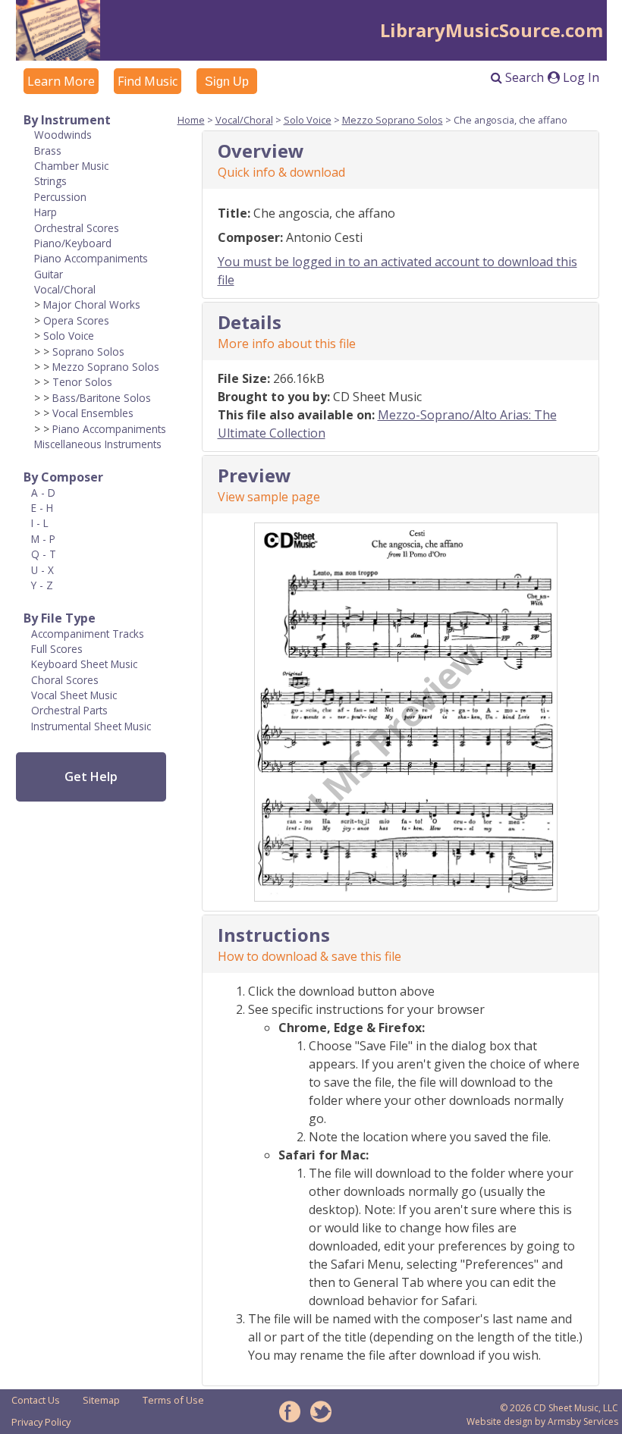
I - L (40, 523)
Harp (45, 212)
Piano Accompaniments (91, 258)
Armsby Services (583, 1421)
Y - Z (42, 585)
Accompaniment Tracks (87, 633)
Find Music (147, 81)
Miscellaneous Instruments (98, 444)
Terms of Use (173, 1400)
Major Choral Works (91, 304)
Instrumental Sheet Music (91, 726)
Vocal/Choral (65, 289)
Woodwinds (63, 134)
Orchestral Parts (69, 710)
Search (523, 77)
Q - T (43, 554)
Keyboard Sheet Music (84, 664)
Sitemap (101, 1400)
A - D (43, 492)
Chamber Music (71, 165)
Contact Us (35, 1400)
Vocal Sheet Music (74, 695)
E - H (42, 507)
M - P (43, 539)
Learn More (61, 81)
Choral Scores (65, 680)
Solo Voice (68, 335)
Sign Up (227, 81)
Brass (47, 150)
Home (191, 120)
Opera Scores (76, 320)
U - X (42, 570)
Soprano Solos (88, 351)
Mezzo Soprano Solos (105, 366)
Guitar (48, 274)
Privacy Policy (41, 1422)
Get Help (91, 776)
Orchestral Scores (76, 228)
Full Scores (57, 649)
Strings (50, 181)
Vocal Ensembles (93, 413)
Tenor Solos (82, 382)
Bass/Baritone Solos (101, 398)
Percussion (60, 197)
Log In (579, 77)
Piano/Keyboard (73, 243)
